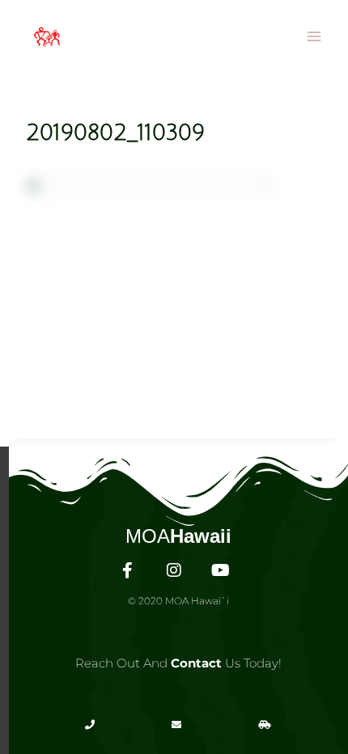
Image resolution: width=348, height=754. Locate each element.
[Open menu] (314, 36)
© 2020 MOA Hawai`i (178, 601)
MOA (178, 536)
